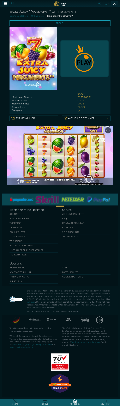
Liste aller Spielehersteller (26, 250)
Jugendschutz (71, 236)
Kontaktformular (73, 223)
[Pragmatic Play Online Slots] (84, 58)
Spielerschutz (70, 232)
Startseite (16, 214)
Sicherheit (68, 227)
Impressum (16, 281)
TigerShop (16, 227)
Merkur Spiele (18, 254)
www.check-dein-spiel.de (21, 347)
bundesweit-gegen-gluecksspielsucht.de (32, 344)
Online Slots (17, 232)
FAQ (64, 218)
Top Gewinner (25, 118)
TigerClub (16, 223)
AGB (64, 267)
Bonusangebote (19, 218)
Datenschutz (70, 272)
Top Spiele (16, 241)
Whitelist (31, 302)
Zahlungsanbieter (73, 214)
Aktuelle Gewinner (81, 118)
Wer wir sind (17, 267)
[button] (60, 206)
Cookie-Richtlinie (72, 276)
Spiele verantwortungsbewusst (85, 342)
